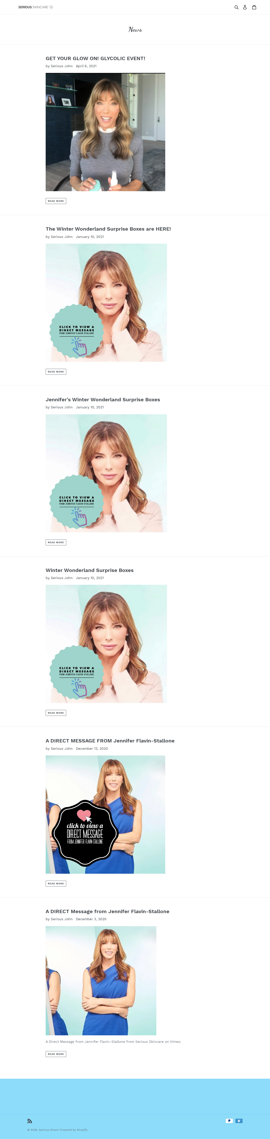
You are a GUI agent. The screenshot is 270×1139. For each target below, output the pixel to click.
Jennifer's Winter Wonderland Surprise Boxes (103, 399)
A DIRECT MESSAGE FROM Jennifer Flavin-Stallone (110, 741)
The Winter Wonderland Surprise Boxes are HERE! (108, 229)
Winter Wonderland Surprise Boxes (90, 570)
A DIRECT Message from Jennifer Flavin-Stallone (107, 911)
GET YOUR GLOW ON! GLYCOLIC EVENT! (95, 58)
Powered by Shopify (73, 1129)
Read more (56, 201)
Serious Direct (49, 1129)
